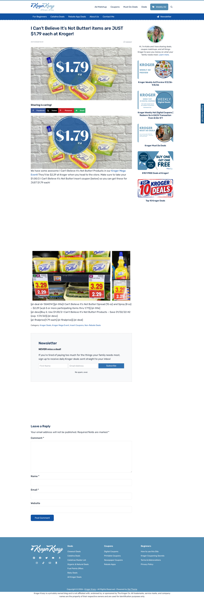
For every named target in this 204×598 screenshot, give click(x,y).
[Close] (133, 269)
